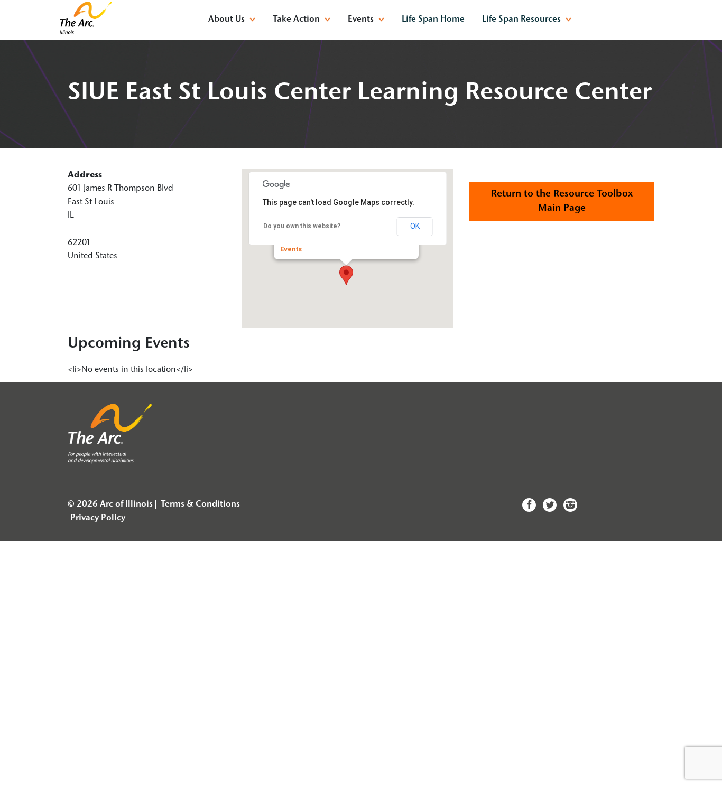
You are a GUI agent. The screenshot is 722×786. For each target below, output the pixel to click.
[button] (346, 275)
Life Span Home (433, 19)
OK (415, 226)
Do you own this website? (301, 226)
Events (291, 249)
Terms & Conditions (200, 504)
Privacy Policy (97, 518)
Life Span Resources (521, 19)
